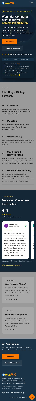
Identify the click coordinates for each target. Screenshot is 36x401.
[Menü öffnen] (32, 3)
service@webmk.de (19, 383)
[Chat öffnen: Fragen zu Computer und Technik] (32, 397)
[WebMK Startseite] (8, 3)
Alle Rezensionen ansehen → (12, 265)
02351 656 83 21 (10, 356)
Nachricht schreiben (12, 363)
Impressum (5, 393)
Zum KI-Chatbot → (11, 299)
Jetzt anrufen (9, 42)
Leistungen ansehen (12, 48)
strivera (24, 397)
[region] (18, 240)
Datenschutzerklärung (17, 393)
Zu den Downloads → (12, 330)
